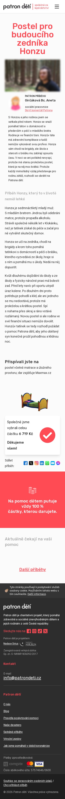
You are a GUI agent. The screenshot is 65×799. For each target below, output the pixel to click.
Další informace (37, 594)
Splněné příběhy (13, 732)
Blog (6, 711)
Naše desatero (12, 725)
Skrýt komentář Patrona (39, 110)
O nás (6, 704)
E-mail (7, 673)
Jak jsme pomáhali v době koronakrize (26, 745)
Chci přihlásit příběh (15, 785)
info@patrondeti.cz (22, 678)
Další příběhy (32, 569)
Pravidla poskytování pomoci (20, 718)
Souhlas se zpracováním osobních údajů (27, 781)
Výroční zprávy (12, 738)
